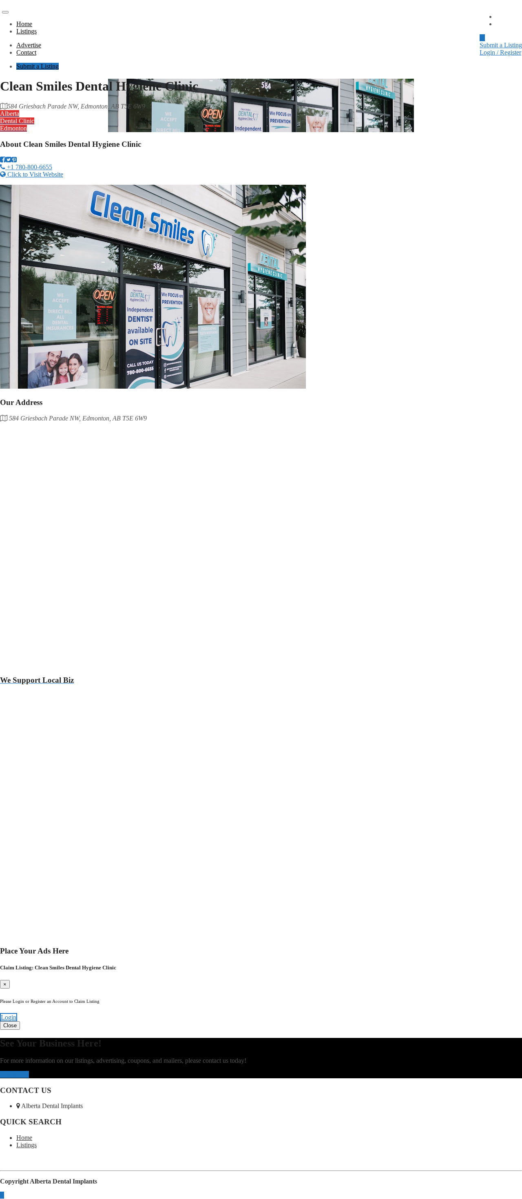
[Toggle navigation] (5, 12)
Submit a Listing (501, 45)
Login (8, 1017)
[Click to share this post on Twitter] (8, 159)
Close (10, 1025)
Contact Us (14, 1074)
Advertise (508, 16)
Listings (26, 31)
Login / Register (500, 52)
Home (24, 23)
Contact (506, 23)
